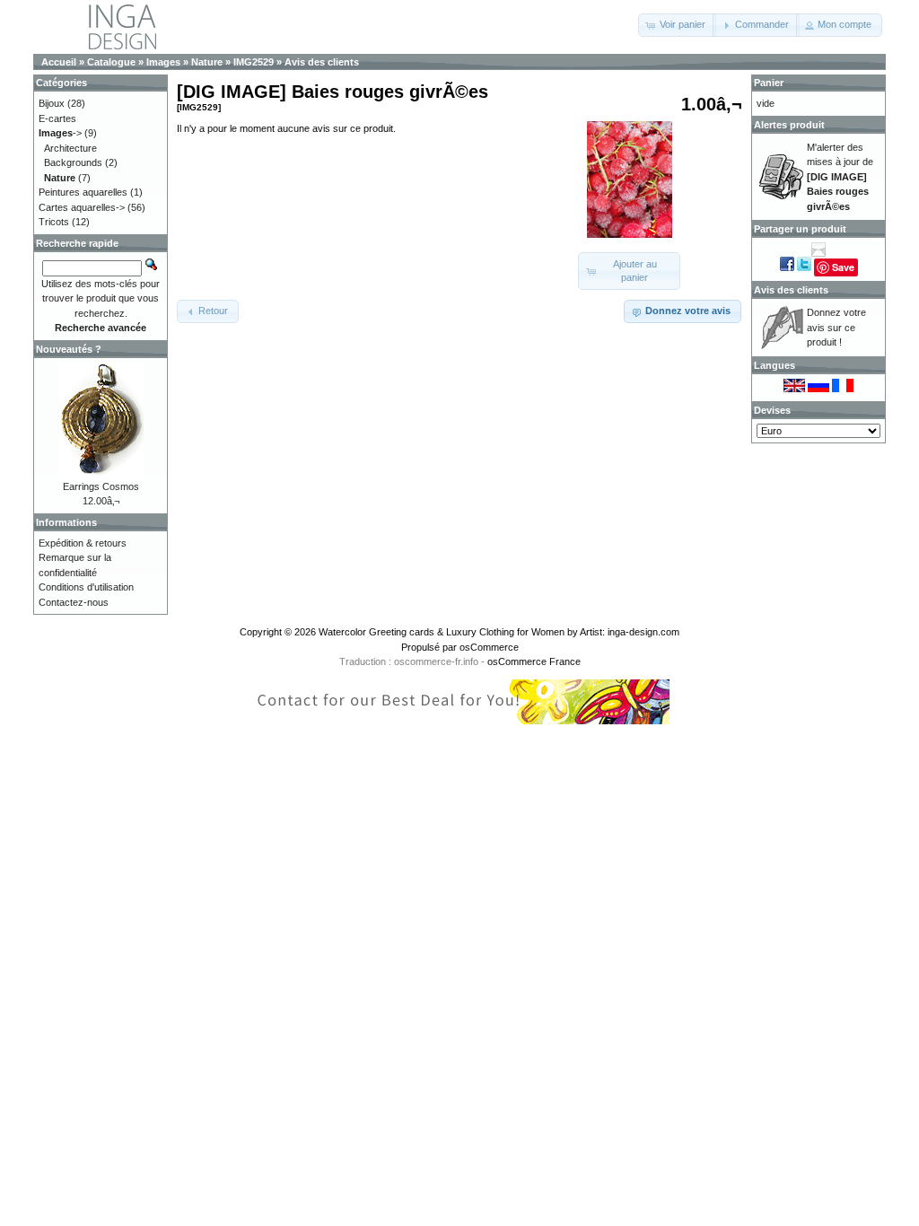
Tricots (54, 221)
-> (60, 132)
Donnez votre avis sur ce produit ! (836, 327)
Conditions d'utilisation (86, 587)
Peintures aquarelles (83, 192)
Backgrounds (73, 162)
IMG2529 (253, 62)
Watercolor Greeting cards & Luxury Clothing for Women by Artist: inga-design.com (499, 631)
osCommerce (489, 647)
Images (163, 62)
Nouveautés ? (68, 349)
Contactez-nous (74, 602)
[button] (677, 25)
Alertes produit (789, 124)
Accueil (58, 62)
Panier (768, 82)
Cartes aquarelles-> (82, 207)
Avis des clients (321, 62)
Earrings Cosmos (101, 486)
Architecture (70, 148)
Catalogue (111, 62)
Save (843, 267)
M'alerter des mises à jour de (840, 177)
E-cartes (57, 118)
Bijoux (52, 103)
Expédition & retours (83, 543)
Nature (207, 62)
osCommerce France (534, 661)
